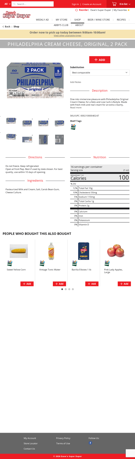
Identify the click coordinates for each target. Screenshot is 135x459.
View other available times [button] (67, 35)
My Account (30, 438)
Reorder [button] (83, 9)
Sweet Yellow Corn (16, 269)
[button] (11, 120)
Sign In (75, 4)
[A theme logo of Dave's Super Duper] (17, 18)
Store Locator (31, 443)
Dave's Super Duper (100, 9)
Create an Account (91, 4)
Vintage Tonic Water (49, 269)
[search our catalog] (14, 4)
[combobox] (7, 4)
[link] (90, 443)
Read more (75, 107)
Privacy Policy (63, 438)
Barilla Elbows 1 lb (81, 269)
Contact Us (29, 448)
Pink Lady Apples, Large (113, 271)
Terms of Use (63, 443)
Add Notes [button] (75, 82)
